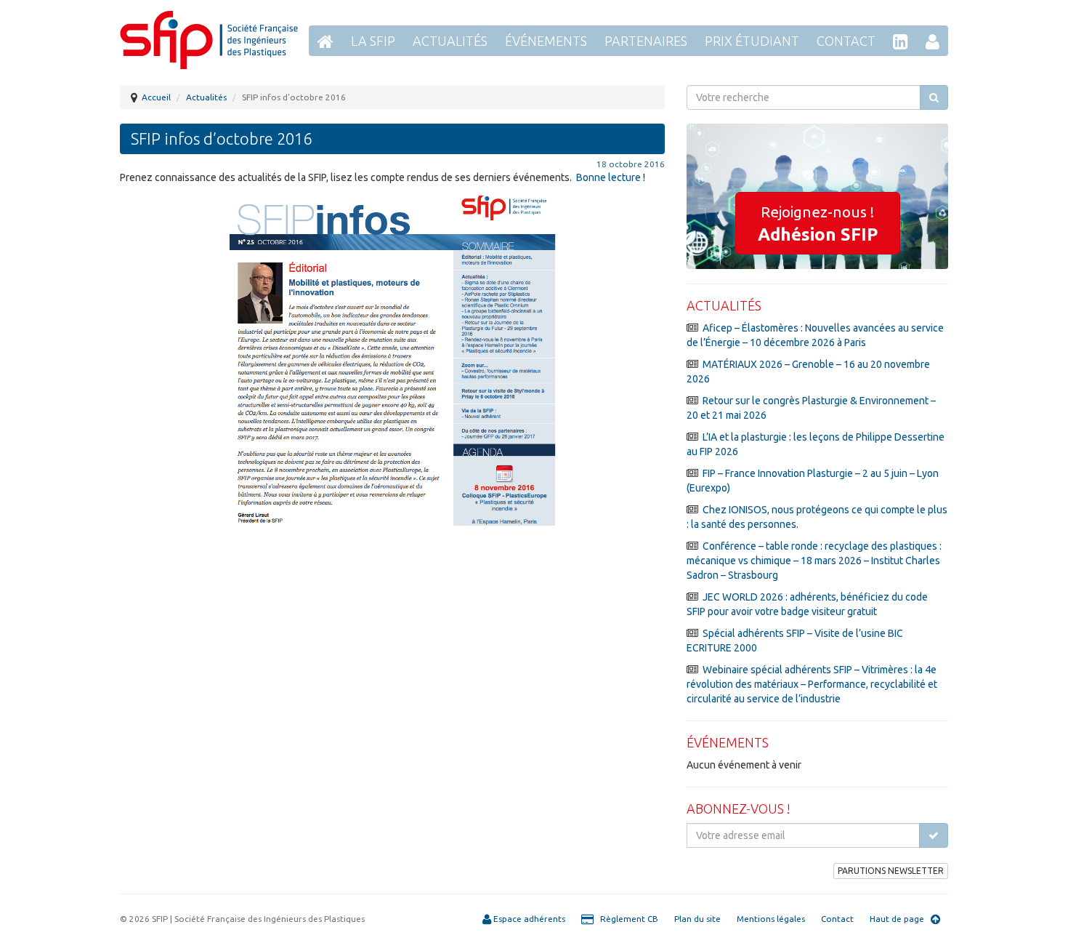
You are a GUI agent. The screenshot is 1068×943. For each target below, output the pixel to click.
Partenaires (645, 40)
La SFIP (373, 40)
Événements (546, 40)
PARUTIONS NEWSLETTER (891, 870)
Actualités (450, 40)
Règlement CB (626, 918)
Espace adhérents (528, 918)
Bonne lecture (608, 177)
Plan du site (697, 918)
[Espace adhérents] (932, 40)
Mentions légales (771, 918)
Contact (846, 40)
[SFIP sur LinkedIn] (900, 40)
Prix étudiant (752, 40)
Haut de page (900, 918)
